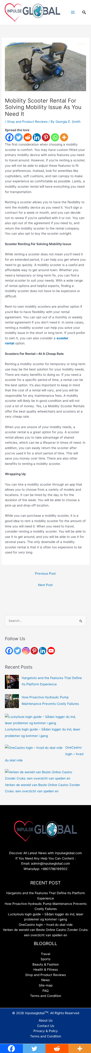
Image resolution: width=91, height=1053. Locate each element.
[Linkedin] (37, 137)
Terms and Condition (45, 996)
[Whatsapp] (55, 137)
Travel (45, 954)
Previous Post (45, 573)
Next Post (45, 585)
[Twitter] (18, 137)
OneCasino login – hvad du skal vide (46, 924)
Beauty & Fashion (45, 964)
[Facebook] (9, 137)
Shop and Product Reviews (27, 121)
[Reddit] (28, 137)
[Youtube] (51, 650)
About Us (45, 1020)
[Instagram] (26, 650)
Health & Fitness (45, 969)
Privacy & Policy (45, 1031)
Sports (45, 959)
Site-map (45, 985)
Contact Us (45, 1026)
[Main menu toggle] (72, 12)
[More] (64, 137)
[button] (84, 12)
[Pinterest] (46, 137)
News (45, 980)
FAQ (45, 991)
